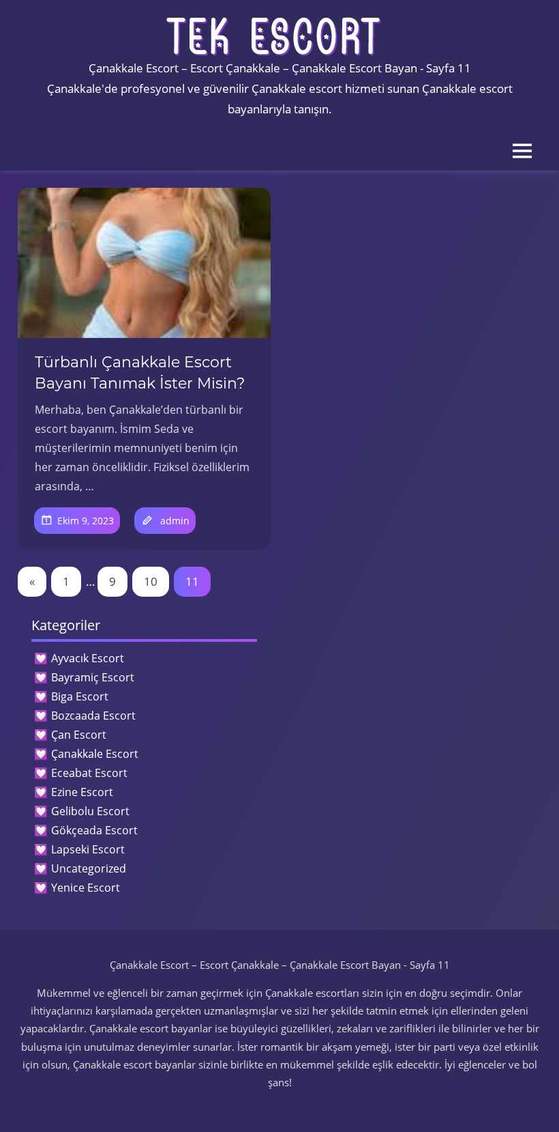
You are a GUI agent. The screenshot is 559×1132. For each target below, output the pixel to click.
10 (150, 581)
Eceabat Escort (89, 772)
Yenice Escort (85, 887)
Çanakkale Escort (94, 753)
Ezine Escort (82, 792)
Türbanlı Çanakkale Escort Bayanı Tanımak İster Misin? (140, 373)
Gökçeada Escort (94, 830)
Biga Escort (79, 696)
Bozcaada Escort (93, 715)
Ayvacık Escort (87, 658)
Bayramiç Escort (92, 677)
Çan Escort (78, 734)
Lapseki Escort (88, 849)
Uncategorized (88, 868)
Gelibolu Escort (90, 811)
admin (175, 520)
